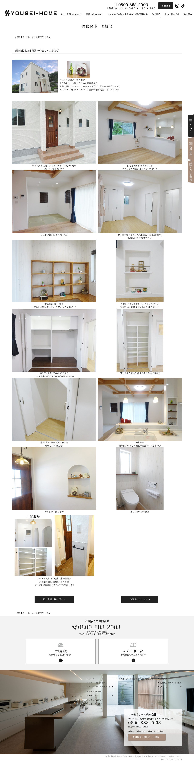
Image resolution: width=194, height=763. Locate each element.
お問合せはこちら (138, 599)
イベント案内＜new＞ (98, 682)
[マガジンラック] (140, 271)
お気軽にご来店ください (60, 652)
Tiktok (183, 6)
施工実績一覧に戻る (53, 599)
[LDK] (140, 132)
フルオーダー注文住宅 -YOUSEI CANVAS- (136, 678)
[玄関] (54, 132)
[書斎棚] (54, 271)
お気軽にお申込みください (133, 652)
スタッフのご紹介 (96, 700)
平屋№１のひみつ (96, 691)
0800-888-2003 (97, 627)
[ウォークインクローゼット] (54, 340)
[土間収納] (54, 545)
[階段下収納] (54, 409)
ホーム (91, 678)
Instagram (177, 6)
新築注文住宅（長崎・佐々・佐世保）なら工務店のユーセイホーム (138, 756)
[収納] (140, 340)
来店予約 (191, 148)
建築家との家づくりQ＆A (170, 682)
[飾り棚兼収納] (140, 409)
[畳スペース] (54, 201)
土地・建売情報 (95, 704)
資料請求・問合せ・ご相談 (145, 737)
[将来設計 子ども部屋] (140, 201)
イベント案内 (191, 171)
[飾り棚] (54, 478)
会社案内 (163, 678)
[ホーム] (13, 37)
